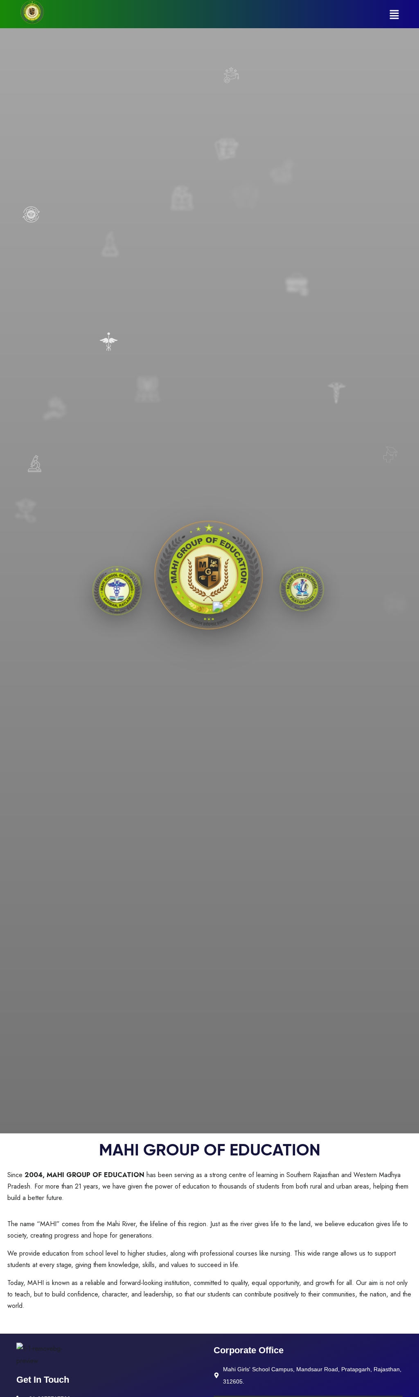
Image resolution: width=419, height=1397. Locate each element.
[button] (394, 14)
